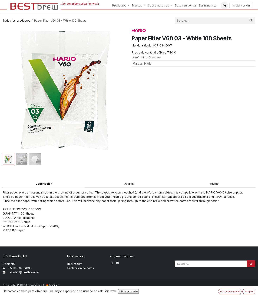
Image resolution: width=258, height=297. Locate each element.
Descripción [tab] (43, 183)
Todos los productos (16, 20)
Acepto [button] (249, 291)
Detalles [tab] (129, 183)
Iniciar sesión (241, 5)
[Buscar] (251, 20)
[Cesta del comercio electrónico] (224, 5)
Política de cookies (128, 291)
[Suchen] (251, 263)
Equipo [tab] (214, 183)
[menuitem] (121, 5)
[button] (9, 90)
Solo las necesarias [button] (230, 291)
